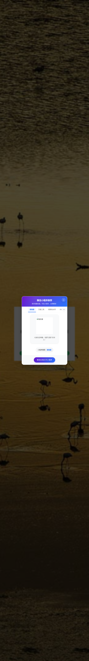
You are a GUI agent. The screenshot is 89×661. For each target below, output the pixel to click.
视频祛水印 (52, 309)
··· (64, 309)
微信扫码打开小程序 (44, 360)
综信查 (32, 309)
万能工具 (41, 309)
